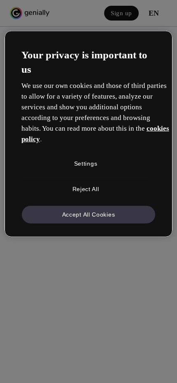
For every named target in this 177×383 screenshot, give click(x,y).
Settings (86, 163)
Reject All (85, 189)
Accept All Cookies (88, 214)
